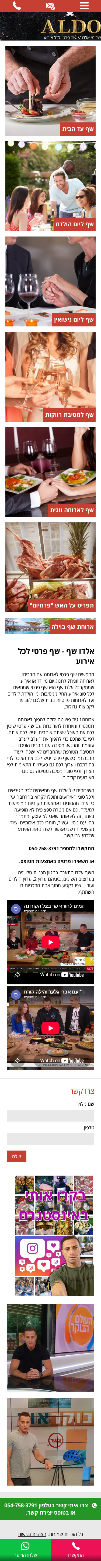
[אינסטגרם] (50, 1236)
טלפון (89, 1127)
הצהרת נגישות (32, 1534)
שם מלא (86, 1104)
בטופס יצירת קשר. (47, 1512)
